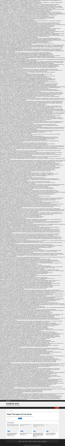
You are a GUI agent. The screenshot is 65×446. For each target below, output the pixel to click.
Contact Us (20, 441)
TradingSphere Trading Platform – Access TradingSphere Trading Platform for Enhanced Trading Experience (38, 435)
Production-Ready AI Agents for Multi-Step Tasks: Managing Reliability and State (12, 434)
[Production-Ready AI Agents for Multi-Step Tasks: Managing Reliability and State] (13, 428)
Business (9, 431)
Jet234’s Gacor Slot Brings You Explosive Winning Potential (51, 434)
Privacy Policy (34, 441)
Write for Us (39, 441)
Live (57, 407)
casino (47, 431)
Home (23, 441)
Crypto (34, 431)
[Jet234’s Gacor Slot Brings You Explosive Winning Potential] (52, 428)
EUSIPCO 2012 (12, 403)
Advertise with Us (44, 441)
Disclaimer (30, 441)
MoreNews (35, 445)
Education (22, 431)
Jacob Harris (8, 436)
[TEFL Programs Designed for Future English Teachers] (26, 428)
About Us (26, 441)
